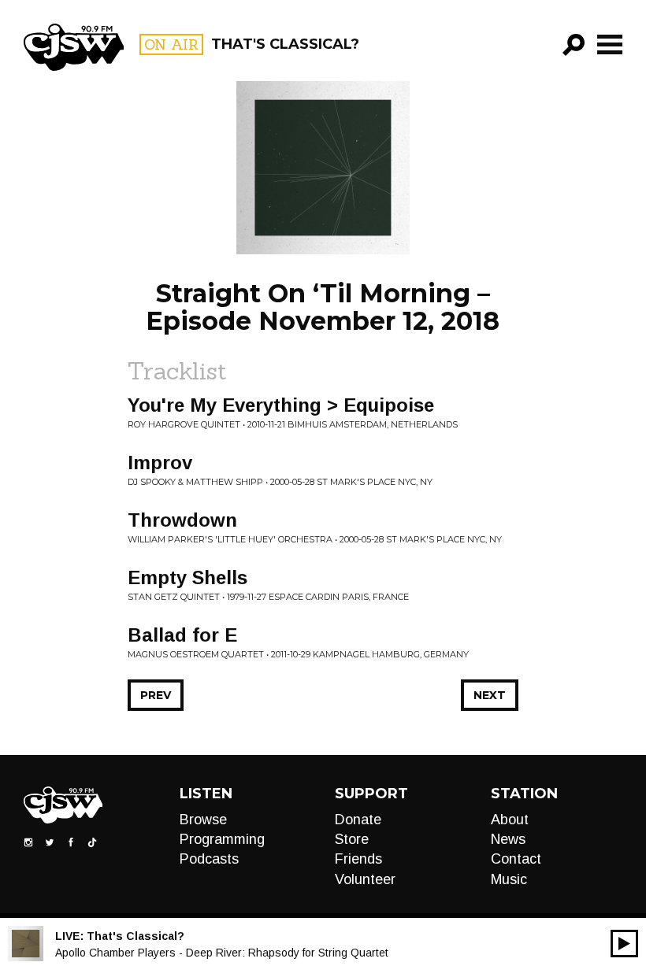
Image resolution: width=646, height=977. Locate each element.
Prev (155, 695)
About (510, 819)
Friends (358, 859)
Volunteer (365, 879)
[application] (624, 943)
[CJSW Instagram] (28, 841)
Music (509, 879)
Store (352, 839)
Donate (358, 819)
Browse (203, 819)
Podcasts (209, 859)
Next (489, 695)
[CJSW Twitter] (49, 841)
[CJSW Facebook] (71, 841)
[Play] (624, 943)
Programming (222, 839)
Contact (516, 859)
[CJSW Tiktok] (92, 841)
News (508, 839)
